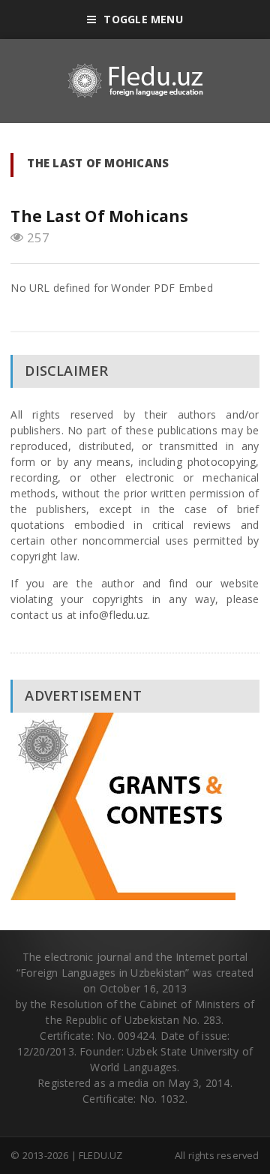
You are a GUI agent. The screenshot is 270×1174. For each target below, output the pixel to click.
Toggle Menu (143, 19)
